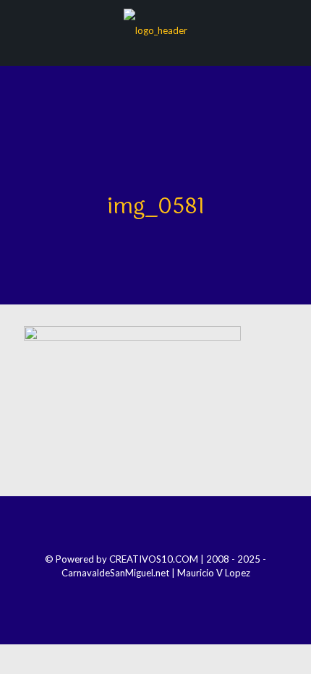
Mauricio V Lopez (213, 573)
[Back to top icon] (155, 526)
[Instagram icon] (145, 593)
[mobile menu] (291, 29)
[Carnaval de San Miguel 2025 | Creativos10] (155, 29)
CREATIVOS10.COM (153, 559)
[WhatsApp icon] (184, 593)
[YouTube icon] (165, 593)
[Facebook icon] (126, 593)
